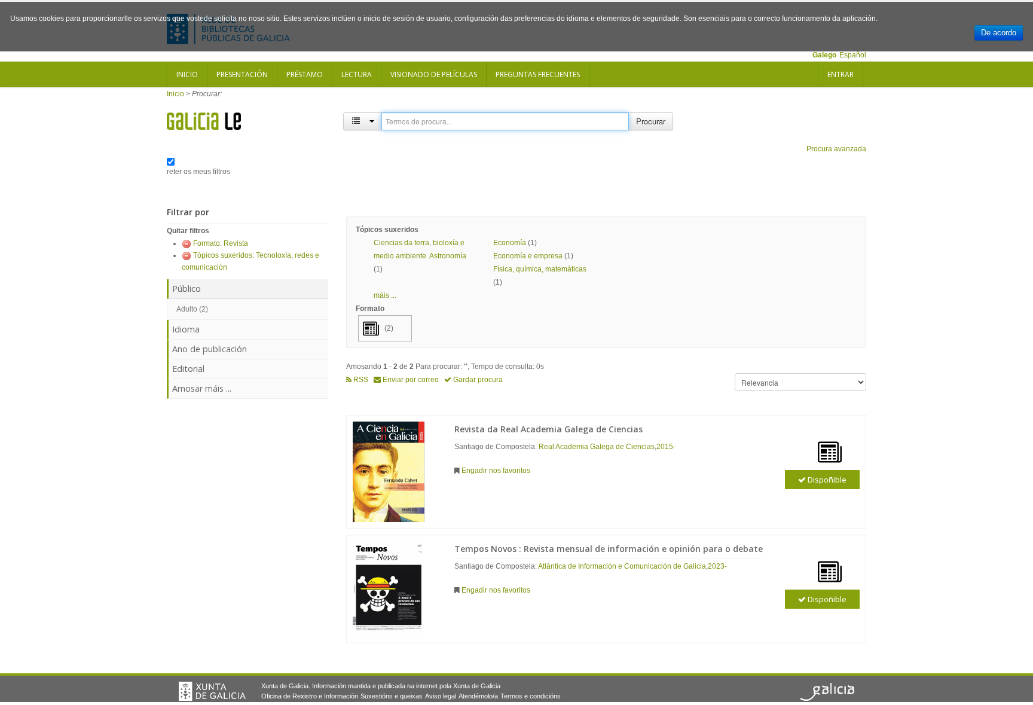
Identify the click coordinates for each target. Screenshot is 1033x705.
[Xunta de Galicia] (212, 691)
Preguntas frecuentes (538, 74)
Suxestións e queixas (391, 696)
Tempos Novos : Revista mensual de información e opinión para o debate (608, 548)
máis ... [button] (385, 295)
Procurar (650, 121)
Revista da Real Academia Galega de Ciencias (548, 429)
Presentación (242, 74)
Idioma (186, 329)
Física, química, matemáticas (539, 269)
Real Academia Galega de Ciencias (597, 446)
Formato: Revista (220, 243)
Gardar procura (477, 380)
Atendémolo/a (478, 696)
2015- (666, 446)
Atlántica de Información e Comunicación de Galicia (622, 566)
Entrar (840, 74)
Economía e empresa (528, 256)
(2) (388, 328)
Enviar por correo (410, 380)
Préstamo (304, 74)
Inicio (187, 74)
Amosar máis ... (201, 388)
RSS (360, 380)
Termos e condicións (530, 696)
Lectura (356, 74)
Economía (509, 243)
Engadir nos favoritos (496, 470)
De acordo (998, 32)
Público (186, 288)
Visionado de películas (433, 74)
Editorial (188, 368)
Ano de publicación (209, 349)
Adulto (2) (192, 309)
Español (852, 55)
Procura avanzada (836, 149)
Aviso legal (440, 696)
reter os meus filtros (198, 171)
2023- (717, 566)
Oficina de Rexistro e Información (309, 696)
